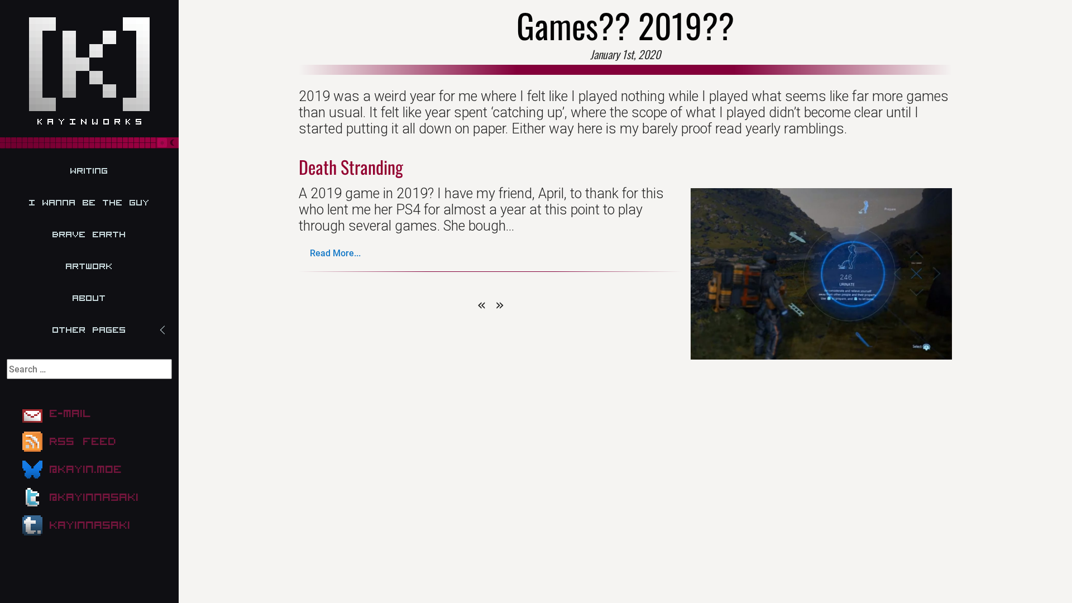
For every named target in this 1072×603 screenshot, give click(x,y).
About (89, 298)
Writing (89, 171)
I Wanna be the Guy (89, 203)
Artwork (89, 266)
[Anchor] (410, 167)
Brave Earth (89, 234)
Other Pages (89, 330)
